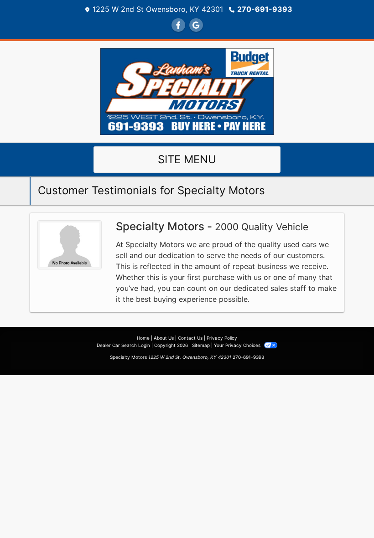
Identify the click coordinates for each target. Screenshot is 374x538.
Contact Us (190, 338)
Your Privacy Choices (238, 345)
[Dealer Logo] (186, 90)
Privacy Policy (222, 338)
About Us (164, 338)
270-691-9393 (264, 9)
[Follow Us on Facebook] (178, 25)
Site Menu (187, 159)
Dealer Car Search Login (123, 345)
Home (143, 338)
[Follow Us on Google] (196, 25)
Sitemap (201, 345)
